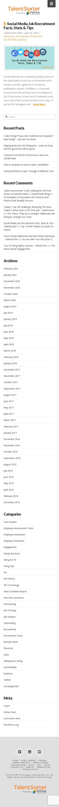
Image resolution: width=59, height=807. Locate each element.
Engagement (10, 547)
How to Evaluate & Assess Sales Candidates (26, 164)
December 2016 (12, 439)
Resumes (8, 648)
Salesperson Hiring (13, 660)
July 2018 (8, 325)
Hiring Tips (9, 36)
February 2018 (11, 357)
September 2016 (12, 458)
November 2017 (12, 375)
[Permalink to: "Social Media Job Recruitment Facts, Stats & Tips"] (29, 58)
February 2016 (11, 496)
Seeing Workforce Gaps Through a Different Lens (29, 171)
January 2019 (10, 319)
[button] (52, 3)
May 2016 (9, 483)
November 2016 (12, 445)
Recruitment (36, 36)
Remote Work (11, 641)
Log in (7, 705)
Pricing (43, 760)
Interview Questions (14, 597)
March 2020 (10, 300)
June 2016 (9, 476)
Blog (31, 765)
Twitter (7, 679)
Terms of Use (44, 767)
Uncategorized (11, 686)
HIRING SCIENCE (40, 762)
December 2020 (12, 281)
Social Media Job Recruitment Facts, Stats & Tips (29, 26)
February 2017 (11, 426)
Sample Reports (21, 762)
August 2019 (10, 306)
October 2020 (11, 293)
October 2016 (11, 451)
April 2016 (9, 489)
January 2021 (10, 274)
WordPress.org (11, 724)
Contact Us (17, 767)
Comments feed (12, 718)
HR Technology (11, 585)
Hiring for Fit (10, 559)
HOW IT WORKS (28, 760)
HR (5, 572)
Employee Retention (14, 540)
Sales (6, 654)
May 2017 (9, 407)
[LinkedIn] (29, 752)
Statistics (22, 39)
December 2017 (12, 369)
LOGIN (47, 765)
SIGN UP (30, 767)
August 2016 (10, 464)
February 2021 (11, 268)
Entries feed (10, 712)
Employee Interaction (14, 534)
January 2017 (10, 432)
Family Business (12, 553)
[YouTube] (39, 752)
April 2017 (9, 413)
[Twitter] (19, 752)
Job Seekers (10, 616)
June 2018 (9, 331)
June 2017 (9, 401)
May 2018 (9, 338)
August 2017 (10, 394)
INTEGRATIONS (18, 765)
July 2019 (8, 312)
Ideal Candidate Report (15, 591)
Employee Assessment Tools (18, 528)
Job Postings (22, 36)
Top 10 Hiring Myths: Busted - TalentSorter (25, 245)
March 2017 (10, 420)
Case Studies (10, 521)
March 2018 (10, 350)
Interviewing (10, 603)
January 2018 (10, 363)
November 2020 (12, 287)
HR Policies (9, 578)
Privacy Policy (31, 769)
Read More (39, 104)
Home (15, 760)
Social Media (10, 39)
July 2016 (8, 470)
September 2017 (12, 388)
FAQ (39, 765)
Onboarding (10, 623)
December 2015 (12, 502)
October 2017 (11, 382)
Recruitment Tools (13, 635)
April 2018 (9, 344)
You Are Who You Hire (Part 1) (37, 239)
